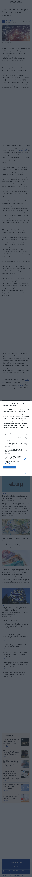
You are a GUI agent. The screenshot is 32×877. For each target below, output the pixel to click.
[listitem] (16, 434)
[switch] (25, 438)
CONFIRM (10, 467)
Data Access (16, 473)
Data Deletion (6, 473)
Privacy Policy (25, 473)
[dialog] (16, 438)
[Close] (28, 404)
